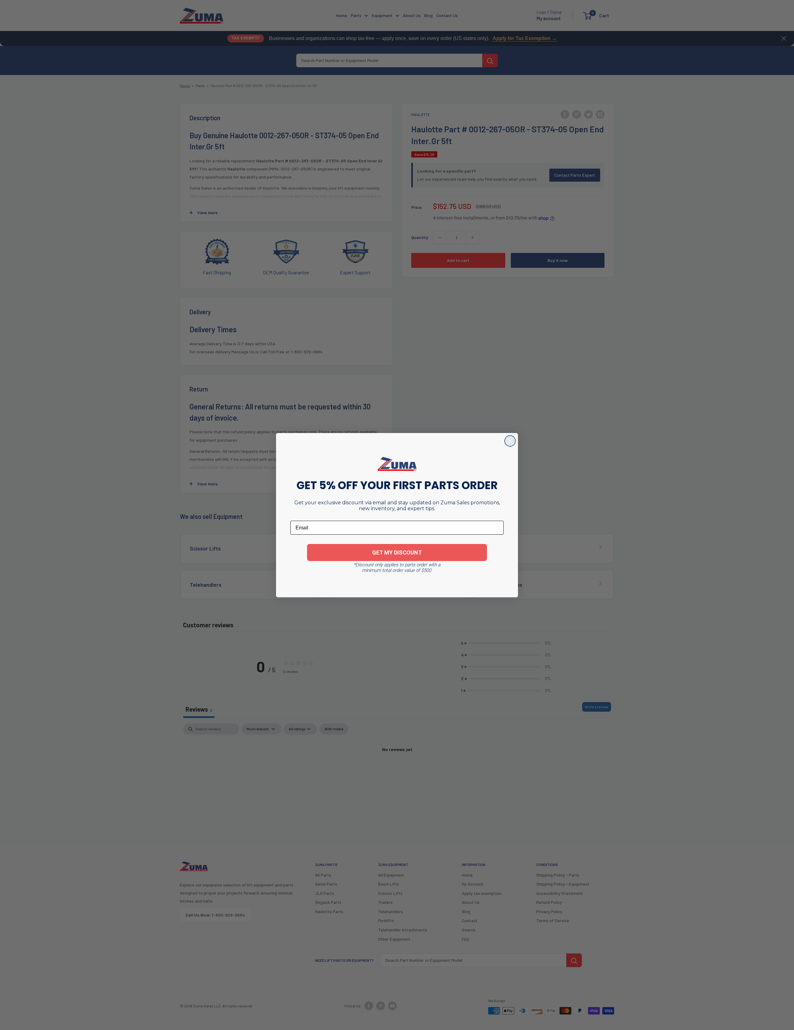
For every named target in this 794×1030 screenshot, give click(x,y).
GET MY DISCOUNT (397, 552)
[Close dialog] (510, 440)
